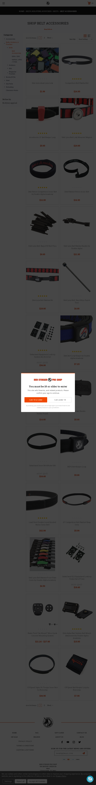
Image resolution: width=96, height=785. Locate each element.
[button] (90, 779)
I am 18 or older (35, 400)
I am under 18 (60, 400)
